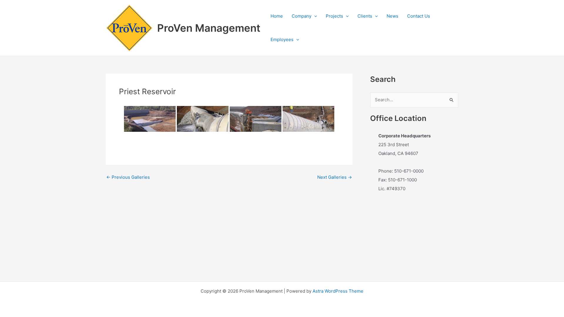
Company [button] (301, 16)
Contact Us (418, 16)
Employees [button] (282, 39)
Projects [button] (334, 16)
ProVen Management (208, 28)
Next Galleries (334, 177)
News (392, 16)
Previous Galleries (128, 177)
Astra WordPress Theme (338, 291)
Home (277, 16)
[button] (314, 16)
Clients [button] (364, 16)
